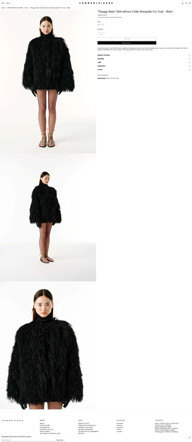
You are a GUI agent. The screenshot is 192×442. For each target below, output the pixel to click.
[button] (186, 3)
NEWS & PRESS (45, 431)
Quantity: (101, 29)
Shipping (107, 17)
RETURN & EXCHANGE (85, 429)
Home (3, 8)
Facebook (120, 423)
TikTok (119, 429)
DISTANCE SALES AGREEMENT (88, 431)
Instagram (120, 427)
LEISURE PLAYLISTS (46, 429)
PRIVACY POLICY (84, 423)
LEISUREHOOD (45, 427)
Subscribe (59, 440)
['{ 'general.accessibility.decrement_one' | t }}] (98, 32)
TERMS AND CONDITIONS (87, 425)
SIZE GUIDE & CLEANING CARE (50, 433)
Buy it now (126, 43)
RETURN (81, 433)
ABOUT (42, 423)
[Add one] (104, 32)
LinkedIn (119, 431)
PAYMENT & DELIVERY (85, 427)
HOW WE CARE (45, 425)
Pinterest (119, 425)
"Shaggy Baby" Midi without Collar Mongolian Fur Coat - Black (50, 8)
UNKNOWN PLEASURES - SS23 (17, 8)
